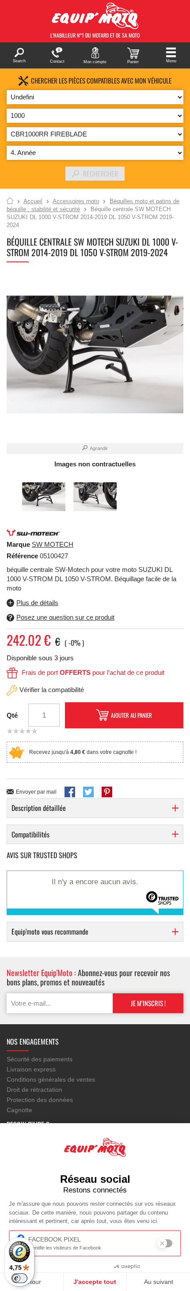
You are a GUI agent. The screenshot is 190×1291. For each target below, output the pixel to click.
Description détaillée (38, 808)
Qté (12, 715)
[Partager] (70, 792)
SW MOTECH (52, 544)
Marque (18, 544)
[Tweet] (88, 792)
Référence (23, 556)
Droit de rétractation (34, 1089)
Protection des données (40, 1099)
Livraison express (31, 1069)
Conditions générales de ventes (51, 1079)
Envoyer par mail (36, 792)
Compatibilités (30, 834)
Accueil (10, 201)
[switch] (19, 1278)
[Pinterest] (107, 792)
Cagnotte (19, 1109)
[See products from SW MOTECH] (33, 532)
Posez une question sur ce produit (65, 617)
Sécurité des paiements (39, 1059)
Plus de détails (37, 602)
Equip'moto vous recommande (49, 931)
